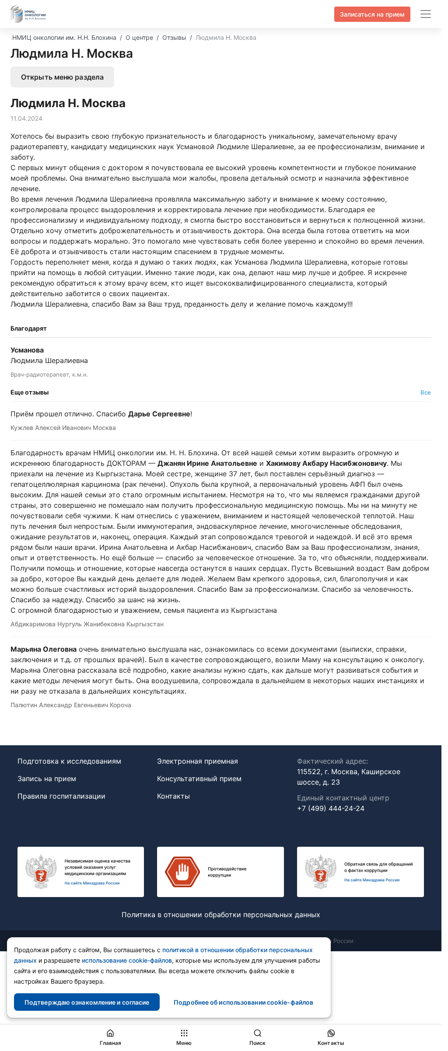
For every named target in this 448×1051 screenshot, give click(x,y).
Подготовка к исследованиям (69, 761)
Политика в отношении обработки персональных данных (221, 914)
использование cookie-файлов (127, 960)
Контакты (173, 796)
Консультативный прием (199, 778)
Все (425, 392)
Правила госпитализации (61, 796)
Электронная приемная (197, 761)
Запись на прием (47, 778)
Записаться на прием (372, 14)
